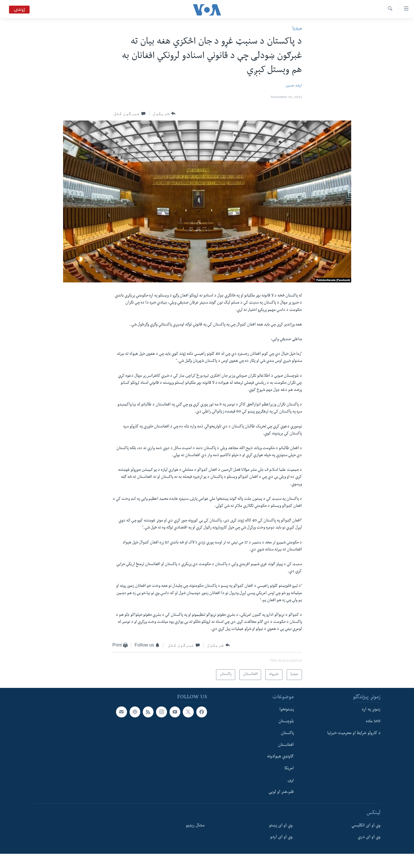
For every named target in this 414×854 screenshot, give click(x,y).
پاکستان (287, 733)
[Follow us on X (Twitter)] (188, 712)
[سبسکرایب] (121, 712)
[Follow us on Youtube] (175, 712)
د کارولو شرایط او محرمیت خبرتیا (353, 733)
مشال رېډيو (195, 825)
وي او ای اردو (281, 837)
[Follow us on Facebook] (201, 712)
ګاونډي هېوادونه (280, 757)
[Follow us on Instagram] (161, 712)
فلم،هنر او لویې (281, 792)
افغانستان (286, 745)
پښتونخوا (286, 710)
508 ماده (373, 721)
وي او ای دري (369, 837)
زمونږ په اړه (371, 710)
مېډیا (297, 29)
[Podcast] (135, 712)
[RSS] (148, 712)
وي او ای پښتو (281, 825)
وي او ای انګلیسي (365, 825)
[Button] (164, 113)
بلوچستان (286, 721)
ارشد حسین (294, 86)
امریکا (289, 769)
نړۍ (290, 780)
